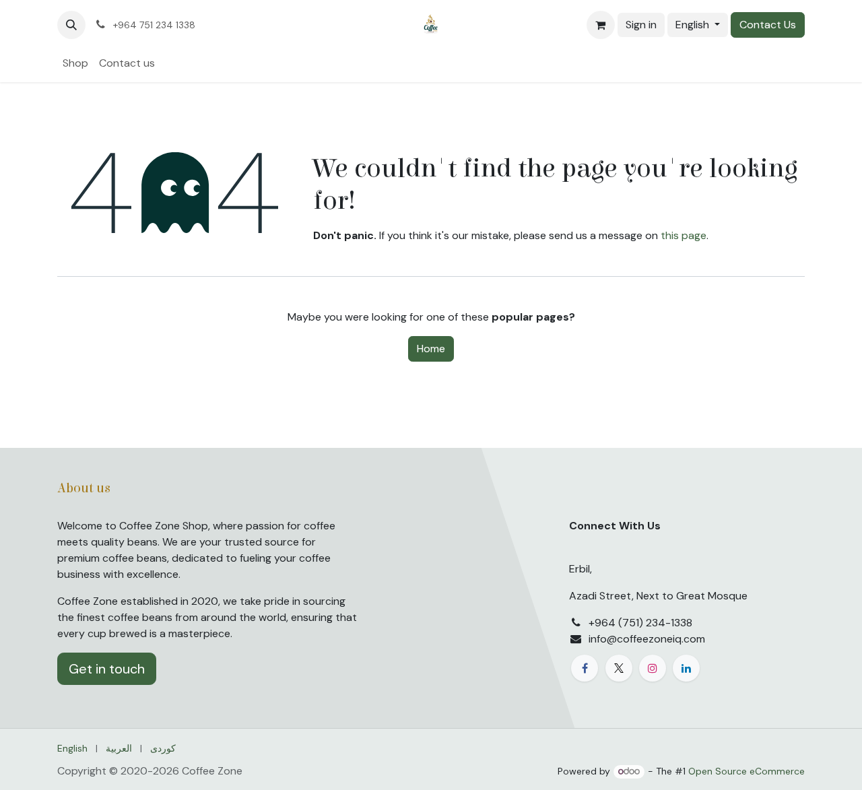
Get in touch (107, 669)
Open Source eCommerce (746, 771)
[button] (71, 25)
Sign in (641, 25)
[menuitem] (75, 63)
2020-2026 (151, 771)
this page (683, 235)
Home (431, 348)
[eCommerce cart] (601, 25)
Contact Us (767, 25)
